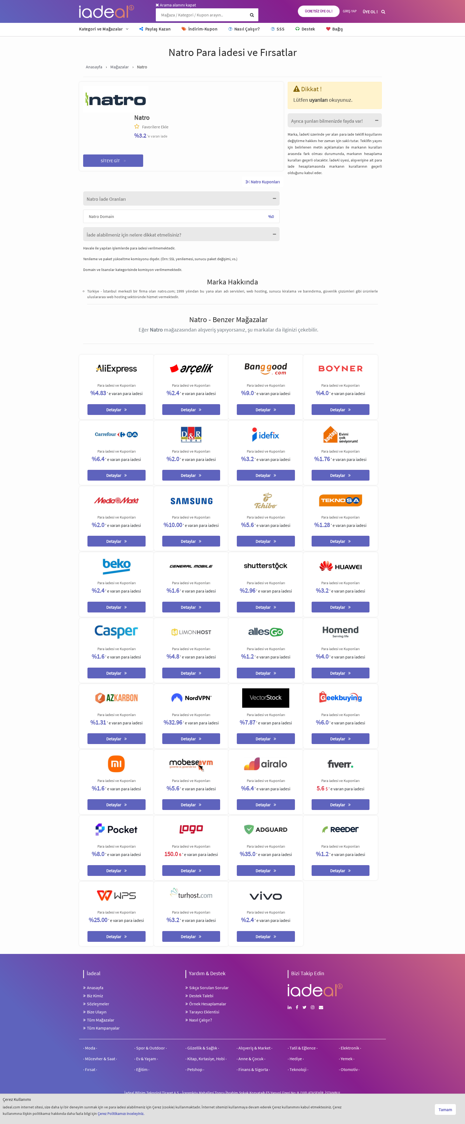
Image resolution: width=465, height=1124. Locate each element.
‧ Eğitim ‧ (141, 1069)
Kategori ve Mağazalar (101, 28)
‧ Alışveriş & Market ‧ (254, 1048)
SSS (280, 28)
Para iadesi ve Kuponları (116, 385)
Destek (308, 28)
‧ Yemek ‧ (346, 1058)
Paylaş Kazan (157, 28)
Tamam (445, 1109)
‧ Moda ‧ (90, 1048)
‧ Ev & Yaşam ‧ (146, 1058)
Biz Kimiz (95, 995)
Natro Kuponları (265, 181)
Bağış (337, 28)
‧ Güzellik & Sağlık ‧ (202, 1048)
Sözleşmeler (98, 1003)
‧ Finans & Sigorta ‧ (253, 1069)
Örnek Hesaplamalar (207, 1003)
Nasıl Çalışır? (246, 28)
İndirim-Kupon (202, 28)
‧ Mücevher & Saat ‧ (100, 1058)
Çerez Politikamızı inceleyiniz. (121, 1113)
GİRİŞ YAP (350, 11)
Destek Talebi (201, 995)
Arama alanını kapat (177, 5)
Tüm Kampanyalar (103, 1028)
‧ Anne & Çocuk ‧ (251, 1058)
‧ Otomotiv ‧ (349, 1069)
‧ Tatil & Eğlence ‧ (303, 1048)
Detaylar (114, 409)
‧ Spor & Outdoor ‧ (150, 1048)
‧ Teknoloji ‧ (298, 1069)
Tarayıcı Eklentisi (204, 1011)
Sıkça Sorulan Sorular (209, 987)
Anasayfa (95, 987)
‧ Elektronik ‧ (350, 1048)
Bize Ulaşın (97, 1011)
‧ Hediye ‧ (296, 1058)
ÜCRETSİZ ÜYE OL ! (319, 11)
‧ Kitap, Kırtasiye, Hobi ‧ (206, 1058)
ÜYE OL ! (370, 11)
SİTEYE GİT (113, 160)
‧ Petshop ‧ (194, 1069)
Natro (142, 117)
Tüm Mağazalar (100, 1020)
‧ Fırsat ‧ (90, 1069)
